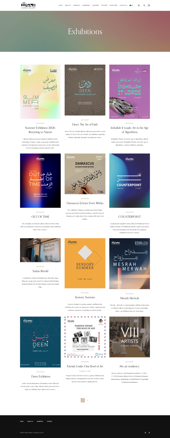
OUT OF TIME (40, 216)
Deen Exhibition (40, 376)
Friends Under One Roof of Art (85, 366)
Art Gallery (40, 123)
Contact (49, 421)
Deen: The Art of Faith (85, 124)
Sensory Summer (85, 297)
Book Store (113, 5)
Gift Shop (104, 5)
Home (61, 5)
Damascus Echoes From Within (85, 203)
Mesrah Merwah (129, 298)
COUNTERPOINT (129, 216)
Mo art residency (130, 366)
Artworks (95, 5)
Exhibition (76, 5)
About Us (68, 5)
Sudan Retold (40, 271)
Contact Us (123, 5)
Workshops (86, 5)
